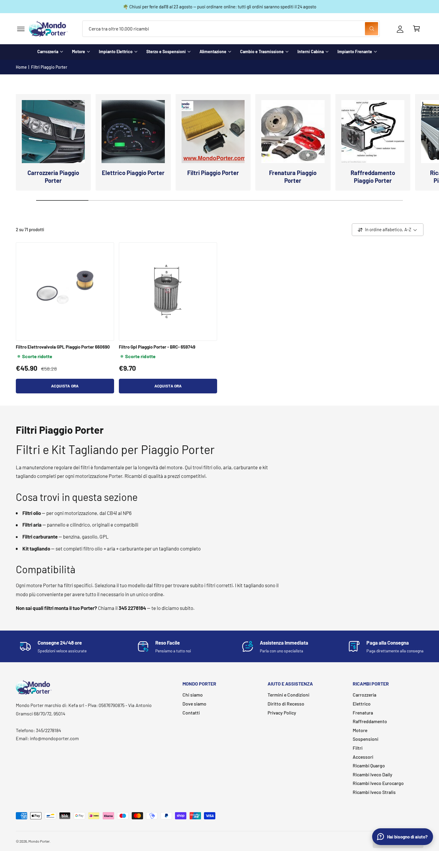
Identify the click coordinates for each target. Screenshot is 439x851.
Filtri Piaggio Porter (49, 67)
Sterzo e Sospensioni (166, 51)
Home (21, 67)
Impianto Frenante (354, 51)
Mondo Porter (39, 841)
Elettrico (362, 703)
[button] (21, 29)
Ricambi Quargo (369, 765)
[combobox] (231, 29)
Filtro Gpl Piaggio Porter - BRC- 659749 (157, 346)
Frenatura (363, 712)
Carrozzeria (47, 51)
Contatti (191, 712)
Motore (78, 51)
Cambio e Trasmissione (262, 51)
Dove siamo (194, 703)
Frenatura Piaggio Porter (293, 176)
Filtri (358, 748)
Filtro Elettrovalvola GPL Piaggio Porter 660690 (63, 346)
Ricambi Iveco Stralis (374, 792)
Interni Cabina (310, 51)
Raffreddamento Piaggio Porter (373, 176)
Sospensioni (365, 739)
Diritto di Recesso (286, 703)
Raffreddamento (370, 721)
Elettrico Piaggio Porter (133, 172)
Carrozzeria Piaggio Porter (53, 176)
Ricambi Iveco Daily (372, 774)
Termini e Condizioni (288, 694)
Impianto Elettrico (116, 51)
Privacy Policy (282, 712)
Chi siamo (192, 694)
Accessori (363, 757)
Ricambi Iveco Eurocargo (378, 783)
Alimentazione (212, 51)
